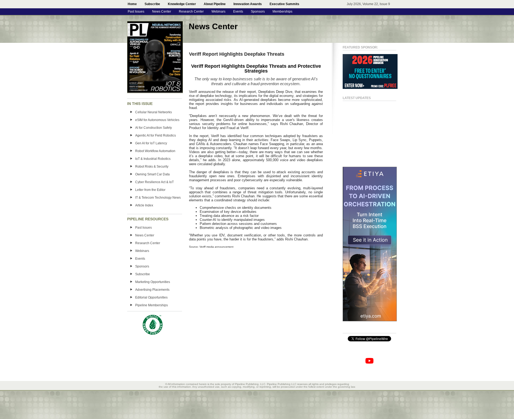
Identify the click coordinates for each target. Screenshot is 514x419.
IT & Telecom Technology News (158, 197)
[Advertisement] (364, 131)
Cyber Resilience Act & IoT (154, 182)
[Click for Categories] (370, 88)
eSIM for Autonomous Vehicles (157, 120)
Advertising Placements (152, 290)
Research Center (191, 11)
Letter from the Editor (150, 190)
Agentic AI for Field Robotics (155, 135)
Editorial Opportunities (151, 297)
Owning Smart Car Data (152, 174)
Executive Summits (284, 4)
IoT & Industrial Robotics (153, 159)
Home (132, 4)
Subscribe (152, 4)
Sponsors (258, 11)
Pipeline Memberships (151, 305)
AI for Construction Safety (153, 128)
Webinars (218, 11)
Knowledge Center (182, 4)
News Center (161, 11)
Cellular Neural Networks (153, 112)
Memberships (282, 11)
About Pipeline (215, 4)
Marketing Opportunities (152, 282)
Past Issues (136, 11)
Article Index (144, 205)
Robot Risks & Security (151, 166)
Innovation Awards (247, 4)
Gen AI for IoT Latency (151, 143)
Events (238, 11)
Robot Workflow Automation (155, 151)
